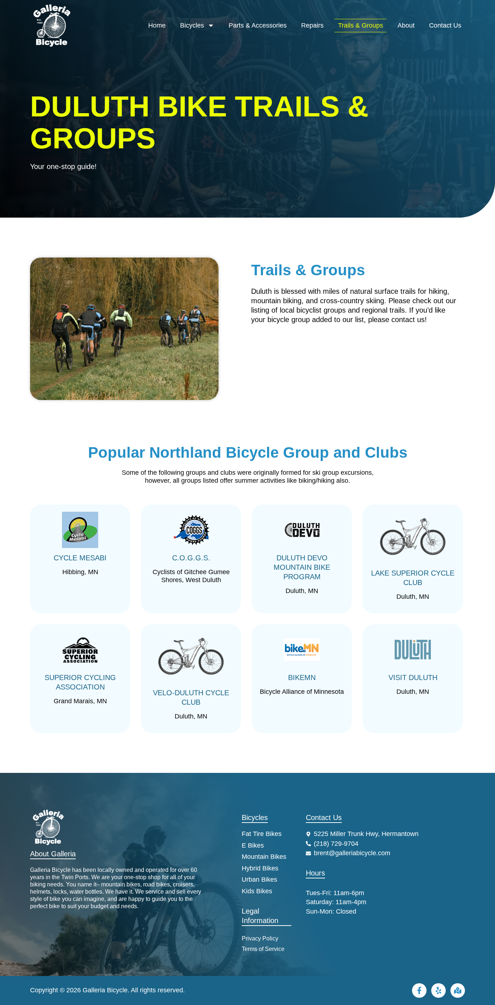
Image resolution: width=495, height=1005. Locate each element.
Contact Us (445, 25)
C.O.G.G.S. (191, 558)
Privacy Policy (260, 938)
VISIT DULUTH (412, 677)
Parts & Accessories (258, 25)
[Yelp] (438, 990)
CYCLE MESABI (80, 558)
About (406, 25)
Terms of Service (263, 949)
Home (157, 25)
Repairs (312, 25)
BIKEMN (302, 677)
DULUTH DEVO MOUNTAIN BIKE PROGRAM (302, 567)
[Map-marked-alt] (457, 990)
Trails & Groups (360, 25)
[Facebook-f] (419, 990)
